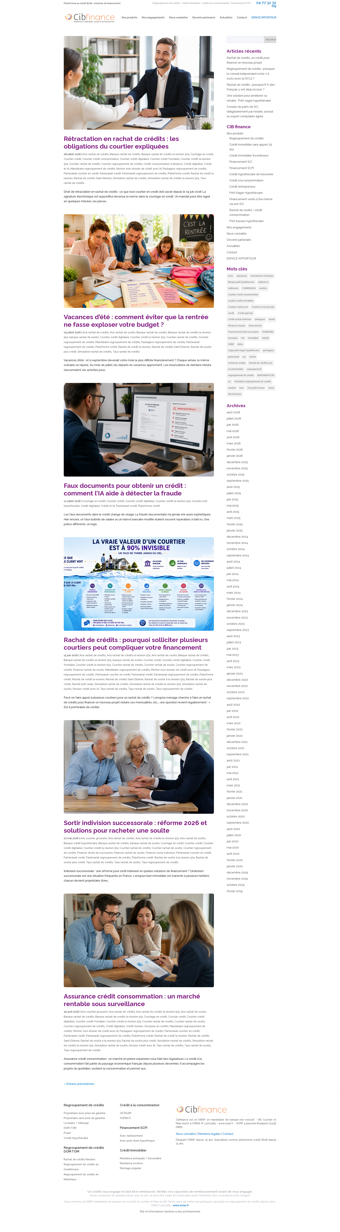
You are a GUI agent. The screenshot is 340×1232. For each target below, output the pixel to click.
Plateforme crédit (178, 173)
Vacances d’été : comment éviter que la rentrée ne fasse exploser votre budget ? (136, 320)
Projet (67, 1132)
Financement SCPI (241, 168)
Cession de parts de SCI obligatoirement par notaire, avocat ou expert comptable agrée (250, 111)
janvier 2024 (235, 605)
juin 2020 (233, 841)
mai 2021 (233, 773)
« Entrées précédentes (79, 1084)
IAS (242, 338)
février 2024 (235, 599)
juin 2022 (232, 711)
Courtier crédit (72, 159)
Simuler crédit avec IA (86, 688)
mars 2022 (233, 723)
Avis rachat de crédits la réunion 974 (128, 655)
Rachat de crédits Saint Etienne (93, 178)
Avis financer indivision (262, 276)
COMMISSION (249, 288)
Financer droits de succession (95, 852)
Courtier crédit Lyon (238, 307)
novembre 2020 (237, 810)
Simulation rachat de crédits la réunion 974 (173, 178)
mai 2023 (233, 655)
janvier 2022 (235, 735)
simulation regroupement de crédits (252, 381)
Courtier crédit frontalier (164, 159)
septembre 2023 (238, 630)
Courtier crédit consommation (101, 159)
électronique (234, 394)
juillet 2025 (234, 493)
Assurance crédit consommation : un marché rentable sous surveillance (132, 1000)
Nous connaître (178, 17)
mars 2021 (233, 785)
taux (241, 388)
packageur (268, 350)
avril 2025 (233, 511)
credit (231, 313)
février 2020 (235, 860)
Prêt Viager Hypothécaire (246, 192)
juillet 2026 (234, 418)
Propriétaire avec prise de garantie (85, 1113)
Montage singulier (130, 1168)
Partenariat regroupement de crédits (144, 173)
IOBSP (231, 344)
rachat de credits (236, 363)
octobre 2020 (236, 816)
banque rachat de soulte (84, 337)
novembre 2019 (237, 878)
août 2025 (233, 487)
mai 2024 (233, 580)
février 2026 (235, 449)
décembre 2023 (237, 611)
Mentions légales (209, 1134)
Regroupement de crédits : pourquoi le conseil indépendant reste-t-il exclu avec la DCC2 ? (251, 73)
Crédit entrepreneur (242, 186)
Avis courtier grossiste (93, 838)
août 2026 (233, 412)
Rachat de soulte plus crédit (139, 1040)
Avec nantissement (131, 1135)
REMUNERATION (265, 375)
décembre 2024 (237, 536)
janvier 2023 (235, 673)
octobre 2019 (236, 885)
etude (272, 319)
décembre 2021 (237, 742)
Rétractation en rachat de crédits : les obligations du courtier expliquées (121, 142)
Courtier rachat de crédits (84, 164)
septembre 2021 (238, 754)
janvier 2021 (234, 798)
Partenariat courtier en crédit (81, 173)
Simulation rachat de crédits (130, 178)
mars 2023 (233, 667)
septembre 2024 (238, 555)
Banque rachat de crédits (125, 154)
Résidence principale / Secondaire (141, 1158)
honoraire (233, 338)
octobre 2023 (236, 623)
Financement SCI (240, 161)
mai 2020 (233, 847)
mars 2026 (234, 443)
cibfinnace (233, 288)
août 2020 (233, 829)
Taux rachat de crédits (126, 351)
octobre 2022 (236, 692)
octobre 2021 (235, 748)
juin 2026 (233, 424)
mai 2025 (233, 505)
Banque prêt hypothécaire (241, 282)
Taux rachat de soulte (141, 688)
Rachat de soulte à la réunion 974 (165, 679)
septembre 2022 (238, 698)
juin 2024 (233, 574)
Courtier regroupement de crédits (121, 164)
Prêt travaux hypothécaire (246, 221)
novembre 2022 (237, 686)
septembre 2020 (238, 822)
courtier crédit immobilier (241, 301)
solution (232, 388)
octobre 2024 (236, 549)
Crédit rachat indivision (239, 319)
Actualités (226, 17)
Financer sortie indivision (160, 852)
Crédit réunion (134, 1026)
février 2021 (234, 791)
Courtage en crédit (201, 154)
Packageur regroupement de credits (184, 168)
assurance (242, 276)
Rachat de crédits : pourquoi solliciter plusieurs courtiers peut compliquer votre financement (136, 643)
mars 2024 (234, 592)
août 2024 (233, 561)
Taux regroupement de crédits (174, 688)
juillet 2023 (234, 642)
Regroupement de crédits (246, 138)
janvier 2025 (235, 530)
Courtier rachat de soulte (159, 664)
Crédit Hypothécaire (76, 1138)
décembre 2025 (237, 462)
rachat (252, 357)
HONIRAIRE (267, 332)
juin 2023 (232, 648)
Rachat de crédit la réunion (134, 346)
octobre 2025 (236, 474)
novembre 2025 (237, 468)
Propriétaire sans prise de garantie (84, 1118)
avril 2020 (233, 853)
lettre (240, 344)
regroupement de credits (241, 375)
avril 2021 (233, 779)
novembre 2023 (237, 617)
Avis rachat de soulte (122, 332)
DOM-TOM (70, 1128)
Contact (242, 17)
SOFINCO (125, 1118)
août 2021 (233, 760)
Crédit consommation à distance (163, 164)
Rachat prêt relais (82, 684)
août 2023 (233, 636)
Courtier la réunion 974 (263, 307)
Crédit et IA (108, 505)
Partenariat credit (110, 173)
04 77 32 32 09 (266, 4)
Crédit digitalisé (193, 164)
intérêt (265, 338)
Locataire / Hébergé (76, 1123)
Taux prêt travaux (256, 388)
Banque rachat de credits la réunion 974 (165, 154)
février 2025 (235, 524)
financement (255, 325)
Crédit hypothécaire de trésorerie (251, 174)
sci (229, 381)
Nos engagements (153, 17)
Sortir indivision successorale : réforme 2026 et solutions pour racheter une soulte (135, 826)
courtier (263, 288)
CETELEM (125, 1113)
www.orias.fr (225, 1123)
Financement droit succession (243, 332)
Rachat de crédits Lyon (260, 363)
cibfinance (263, 282)
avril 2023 (233, 661)
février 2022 (235, 729)
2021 (230, 276)
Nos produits (129, 17)
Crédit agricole (245, 313)
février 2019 (235, 891)
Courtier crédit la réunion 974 (147, 337)
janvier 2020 (235, 866)
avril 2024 (233, 586)
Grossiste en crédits (156, 1026)
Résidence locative (131, 1163)
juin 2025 (232, 499)
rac (244, 357)
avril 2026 (233, 437)
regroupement (254, 369)
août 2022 (233, 704)
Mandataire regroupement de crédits (92, 168)
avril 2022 (233, 717)
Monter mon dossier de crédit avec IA (139, 168)
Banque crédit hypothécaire (80, 843)
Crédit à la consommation (246, 180)
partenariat (233, 357)
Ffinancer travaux (236, 325)
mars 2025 (233, 518)
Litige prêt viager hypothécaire (243, 350)
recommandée (235, 369)
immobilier (253, 338)
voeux (271, 388)
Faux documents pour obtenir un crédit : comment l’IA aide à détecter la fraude (125, 489)
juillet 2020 (234, 835)
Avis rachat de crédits (96, 154)
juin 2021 (232, 767)
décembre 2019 (237, 872)
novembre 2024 (237, 543)
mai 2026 (233, 431)
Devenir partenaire (203, 17)
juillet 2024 (234, 567)
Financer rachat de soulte (88, 669)
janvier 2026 (235, 455)
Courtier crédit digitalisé (134, 159)
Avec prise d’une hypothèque (137, 1140)
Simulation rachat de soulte (111, 1045)
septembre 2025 (238, 480)
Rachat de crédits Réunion (79, 1159)
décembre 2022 (237, 679)
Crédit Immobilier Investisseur (248, 155)
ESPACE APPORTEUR (263, 17)
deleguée (260, 319)
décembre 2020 (237, 804)
